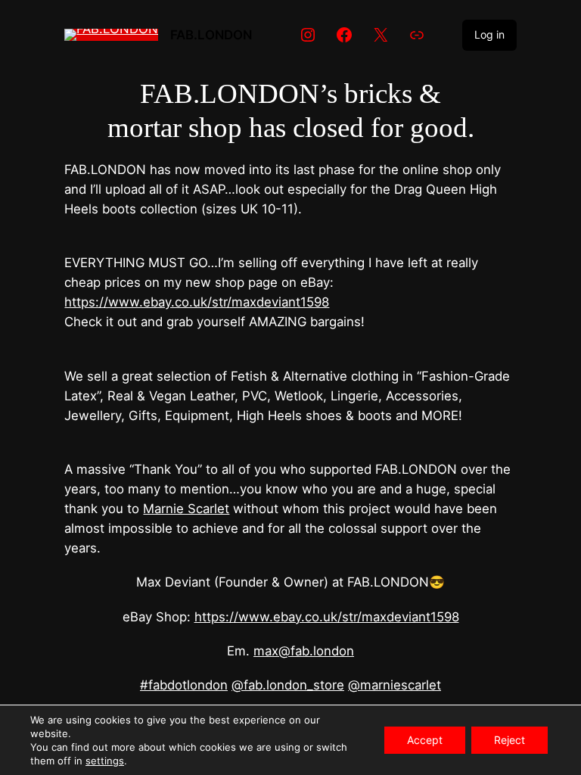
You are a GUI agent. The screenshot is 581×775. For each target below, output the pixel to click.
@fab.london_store (287, 685)
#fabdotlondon (184, 685)
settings (104, 761)
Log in (489, 34)
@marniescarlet (394, 685)
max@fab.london (303, 650)
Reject (509, 739)
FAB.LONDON (211, 34)
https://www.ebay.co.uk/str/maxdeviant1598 (196, 302)
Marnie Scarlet (186, 508)
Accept (425, 739)
